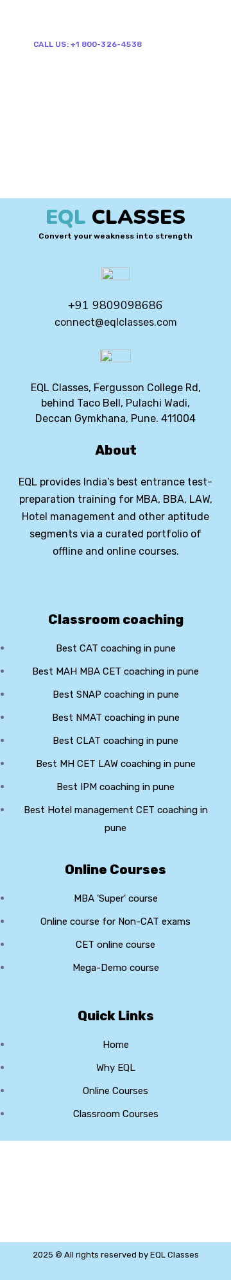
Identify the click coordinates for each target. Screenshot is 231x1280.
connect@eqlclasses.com (116, 322)
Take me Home (39, 189)
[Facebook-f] (91, 588)
